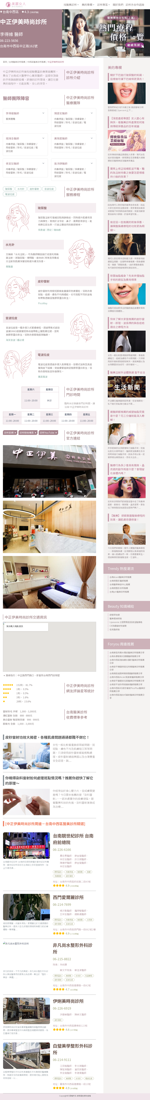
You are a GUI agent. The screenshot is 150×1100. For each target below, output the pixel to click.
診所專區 (102, 4)
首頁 (5, 61)
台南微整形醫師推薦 (119, 580)
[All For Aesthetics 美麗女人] (16, 4)
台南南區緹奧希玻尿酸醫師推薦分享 (126, 673)
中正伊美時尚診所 (56, 61)
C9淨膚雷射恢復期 (118, 625)
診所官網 (8, 432)
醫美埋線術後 (116, 618)
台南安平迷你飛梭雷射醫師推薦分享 (126, 684)
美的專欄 (87, 4)
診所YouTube (47, 432)
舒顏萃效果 (115, 614)
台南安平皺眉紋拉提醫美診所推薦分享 (127, 680)
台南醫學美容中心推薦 (120, 584)
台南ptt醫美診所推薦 (119, 591)
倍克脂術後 (115, 629)
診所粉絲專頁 (27, 432)
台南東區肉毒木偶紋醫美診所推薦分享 (127, 652)
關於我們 (118, 4)
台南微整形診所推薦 (119, 588)
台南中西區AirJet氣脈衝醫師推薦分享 (127, 677)
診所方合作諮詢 (135, 4)
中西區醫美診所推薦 (36, 61)
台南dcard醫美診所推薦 (120, 577)
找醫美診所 (70, 4)
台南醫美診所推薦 (17, 61)
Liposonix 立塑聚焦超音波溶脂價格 (126, 622)
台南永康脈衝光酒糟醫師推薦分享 (125, 656)
